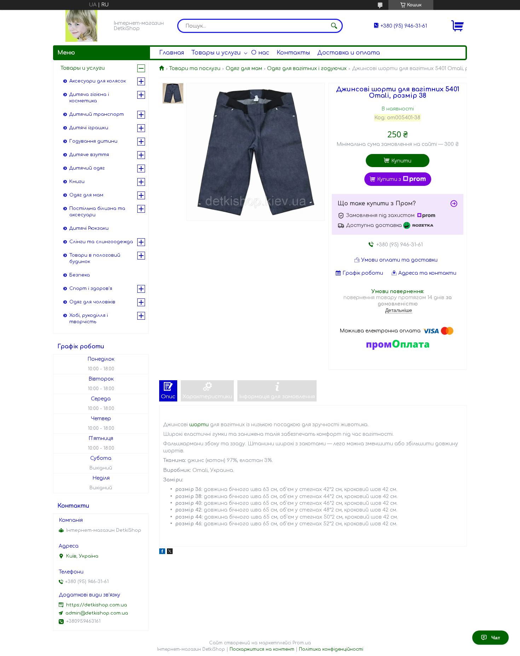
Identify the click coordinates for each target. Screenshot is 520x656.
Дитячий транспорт (96, 114)
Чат (495, 637)
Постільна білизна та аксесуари (97, 211)
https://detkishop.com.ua (96, 605)
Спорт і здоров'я (90, 288)
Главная (171, 53)
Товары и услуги (216, 53)
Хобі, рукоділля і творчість (88, 318)
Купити (401, 161)
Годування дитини (93, 141)
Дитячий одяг (87, 168)
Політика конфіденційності (331, 649)
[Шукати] (334, 26)
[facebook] (162, 552)
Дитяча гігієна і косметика (89, 97)
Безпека (79, 275)
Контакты (293, 53)
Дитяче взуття (89, 154)
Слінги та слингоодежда (101, 241)
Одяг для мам (244, 68)
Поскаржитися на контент (262, 649)
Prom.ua (302, 642)
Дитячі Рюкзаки (89, 228)
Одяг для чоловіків (92, 302)
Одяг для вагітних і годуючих (307, 68)
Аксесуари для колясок (97, 81)
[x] (170, 552)
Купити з (389, 179)
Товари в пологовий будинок (94, 258)
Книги (77, 181)
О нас (260, 53)
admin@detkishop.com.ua (96, 613)
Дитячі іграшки (88, 127)
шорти (199, 424)
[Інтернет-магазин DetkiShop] (81, 26)
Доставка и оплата (348, 53)
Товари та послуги (194, 68)
